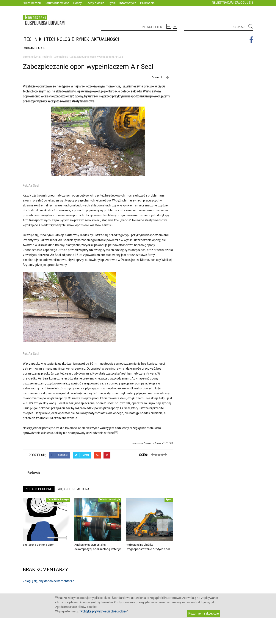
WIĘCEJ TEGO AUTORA (73, 489)
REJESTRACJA (222, 2)
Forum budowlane (57, 3)
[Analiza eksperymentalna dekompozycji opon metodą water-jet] (97, 519)
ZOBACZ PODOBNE (38, 489)
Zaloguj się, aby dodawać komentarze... (49, 581)
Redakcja (34, 472)
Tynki (112, 3)
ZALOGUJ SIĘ (244, 2)
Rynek (82, 39)
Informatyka (127, 3)
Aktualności (105, 39)
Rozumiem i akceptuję (203, 613)
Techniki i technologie (49, 39)
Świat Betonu (32, 3)
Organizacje (34, 48)
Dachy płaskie (95, 3)
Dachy (77, 3)
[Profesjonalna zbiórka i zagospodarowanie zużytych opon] (149, 519)
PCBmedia (147, 3)
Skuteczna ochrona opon (38, 544)
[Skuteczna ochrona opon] (46, 519)
